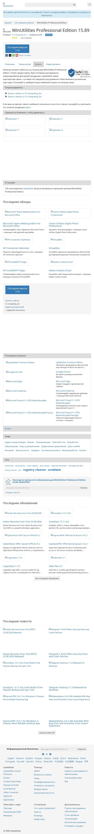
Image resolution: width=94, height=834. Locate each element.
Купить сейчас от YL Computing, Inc (25, 93)
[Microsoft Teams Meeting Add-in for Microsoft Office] (24, 213)
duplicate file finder (59, 466)
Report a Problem (25, 55)
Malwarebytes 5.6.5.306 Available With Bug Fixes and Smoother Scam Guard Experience (69, 723)
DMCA (37, 771)
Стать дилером (72, 815)
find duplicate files (76, 466)
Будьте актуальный (14, 307)
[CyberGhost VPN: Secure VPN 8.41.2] (22, 535)
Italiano (47, 758)
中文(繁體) (69, 761)
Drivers (6, 777)
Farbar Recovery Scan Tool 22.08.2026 (22, 521)
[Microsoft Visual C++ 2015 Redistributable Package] (30, 412)
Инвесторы (39, 819)
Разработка (72, 442)
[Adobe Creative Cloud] (62, 262)
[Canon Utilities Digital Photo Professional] (70, 213)
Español (29, 758)
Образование (11, 446)
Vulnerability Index (73, 777)
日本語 (56, 758)
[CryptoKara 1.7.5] (13, 557)
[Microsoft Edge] (14, 381)
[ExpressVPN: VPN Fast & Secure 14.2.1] (69, 535)
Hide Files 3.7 (56, 566)
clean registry (32, 466)
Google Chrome (63, 371)
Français (38, 758)
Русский (20, 761)
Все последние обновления (47, 578)
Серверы (35, 450)
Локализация (71, 818)
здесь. (28, 107)
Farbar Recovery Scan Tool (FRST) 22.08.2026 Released (20, 655)
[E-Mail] (17, 55)
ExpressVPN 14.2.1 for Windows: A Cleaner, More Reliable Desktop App (21, 722)
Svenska (30, 761)
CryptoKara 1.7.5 (11, 566)
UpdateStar (28, 188)
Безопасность (22, 450)
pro (20, 470)
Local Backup (9, 788)
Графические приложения (53, 446)
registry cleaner (34, 470)
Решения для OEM (12, 812)
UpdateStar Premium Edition (69, 362)
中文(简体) (58, 761)
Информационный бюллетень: (23, 749)
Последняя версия (17, 49)
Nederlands (73, 758)
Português (10, 761)
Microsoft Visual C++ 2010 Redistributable (68, 401)
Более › (8, 428)
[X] (10, 55)
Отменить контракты (44, 785)
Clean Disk (9, 466)
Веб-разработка (69, 450)
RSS (66, 781)
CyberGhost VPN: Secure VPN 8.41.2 (21, 543)
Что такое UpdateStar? (44, 808)
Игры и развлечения (29, 446)
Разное (82, 450)
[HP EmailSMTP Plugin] (16, 262)
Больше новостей (47, 733)
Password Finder (11, 785)
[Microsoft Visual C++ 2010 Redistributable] (26, 400)
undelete (54, 470)
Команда (38, 815)
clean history (20, 466)
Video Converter (10, 792)
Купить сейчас (12, 300)
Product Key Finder (12, 781)
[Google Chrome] (15, 371)
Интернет (9, 450)
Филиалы (7, 815)
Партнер (7, 808)
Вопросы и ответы (43, 774)
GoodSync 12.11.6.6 (59, 521)
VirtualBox (54, 248)
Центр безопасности (44, 793)
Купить (38, 64)
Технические (25, 64)
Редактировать (53, 64)
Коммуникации (43, 442)
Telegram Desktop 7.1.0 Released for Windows (68, 688)
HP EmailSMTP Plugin (14, 270)
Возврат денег (41, 789)
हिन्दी (86, 761)
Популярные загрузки (15, 355)
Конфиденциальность (44, 782)
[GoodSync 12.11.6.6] (61, 513)
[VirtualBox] (56, 239)
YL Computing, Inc (19, 35)
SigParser (7, 796)
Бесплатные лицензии (75, 822)
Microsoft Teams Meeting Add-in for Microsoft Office (21, 224)
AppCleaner (8, 799)
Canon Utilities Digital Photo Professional (63, 224)
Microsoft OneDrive (65, 390)
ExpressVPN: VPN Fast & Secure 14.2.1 (68, 543)
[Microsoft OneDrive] (16, 390)
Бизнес (30, 442)
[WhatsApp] (13, 55)
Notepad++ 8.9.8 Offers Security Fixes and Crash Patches (68, 655)
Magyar (79, 761)
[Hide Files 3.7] (58, 557)
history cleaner (11, 470)
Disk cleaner (45, 466)
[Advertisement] (47, 161)
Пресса (37, 812)
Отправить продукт (74, 826)
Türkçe (38, 761)
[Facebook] (6, 55)
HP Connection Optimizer (16, 248)
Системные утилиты (50, 450)
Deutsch (20, 758)
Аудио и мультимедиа (15, 442)
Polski (83, 758)
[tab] (10, 64)
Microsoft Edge (63, 381)
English (11, 758)
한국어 (63, 758)
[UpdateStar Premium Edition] (20, 362)
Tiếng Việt (48, 761)
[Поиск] (74, 5)
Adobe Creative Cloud (60, 270)
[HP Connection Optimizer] (17, 239)
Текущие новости (12, 492)
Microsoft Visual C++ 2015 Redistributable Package (68, 414)
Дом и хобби (74, 446)
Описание (10, 64)
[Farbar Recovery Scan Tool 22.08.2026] (23, 513)
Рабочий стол (58, 442)
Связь (37, 778)
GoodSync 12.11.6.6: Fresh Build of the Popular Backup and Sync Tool (23, 688)
